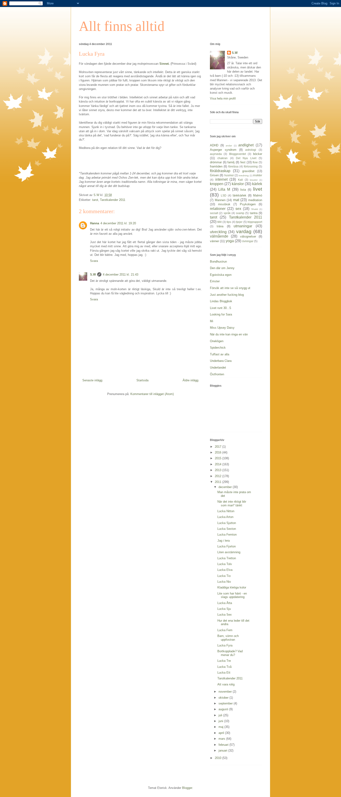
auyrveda (216, 153)
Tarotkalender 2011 (112, 200)
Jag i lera (223, 540)
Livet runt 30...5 (220, 308)
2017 (218, 446)
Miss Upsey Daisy (222, 327)
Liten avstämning (228, 552)
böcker (257, 154)
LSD (223, 195)
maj (221, 727)
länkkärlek (239, 195)
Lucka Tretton (226, 558)
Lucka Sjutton (226, 523)
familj (231, 162)
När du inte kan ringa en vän (229, 334)
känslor (238, 184)
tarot (95, 200)
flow (255, 162)
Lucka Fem (224, 630)
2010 (218, 758)
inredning (244, 175)
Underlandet (218, 367)
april (222, 733)
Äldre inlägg (190, 380)
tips (229, 221)
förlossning (251, 166)
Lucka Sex (224, 614)
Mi (211, 321)
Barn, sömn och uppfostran (228, 637)
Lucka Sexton (226, 528)
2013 (218, 470)
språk (227, 213)
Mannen (220, 200)
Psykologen (248, 204)
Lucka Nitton (225, 511)
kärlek (257, 184)
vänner (214, 241)
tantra (253, 213)
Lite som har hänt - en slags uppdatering (232, 595)
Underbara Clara (221, 361)
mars (222, 738)
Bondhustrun (218, 261)
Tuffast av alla (219, 354)
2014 (218, 464)
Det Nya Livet (246, 158)
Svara (94, 261)
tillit (219, 221)
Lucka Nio (224, 581)
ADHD (214, 145)
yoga (230, 241)
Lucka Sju (224, 609)
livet (257, 189)
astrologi (250, 149)
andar (229, 145)
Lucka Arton (225, 517)
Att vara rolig (226, 684)
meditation (255, 200)
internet (221, 179)
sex (238, 209)
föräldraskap (220, 171)
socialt (214, 213)
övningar (247, 241)
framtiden (216, 166)
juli (221, 715)
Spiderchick (218, 347)
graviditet (248, 171)
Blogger (187, 788)
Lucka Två (224, 666)
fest (242, 162)
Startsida (142, 380)
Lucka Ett (223, 672)
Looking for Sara (221, 314)
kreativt (253, 180)
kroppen (216, 184)
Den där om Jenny (222, 268)
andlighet (246, 145)
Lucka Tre (224, 660)
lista (243, 189)
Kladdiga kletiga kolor (231, 587)
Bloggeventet (237, 153)
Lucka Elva (224, 570)
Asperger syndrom (223, 149)
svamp (240, 213)
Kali (240, 179)
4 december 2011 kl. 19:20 (118, 223)
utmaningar (243, 226)
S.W (93, 274)
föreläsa (233, 166)
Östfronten (217, 374)
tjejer (239, 221)
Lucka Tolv (224, 564)
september (226, 703)
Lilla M (224, 189)
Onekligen (216, 341)
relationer (217, 209)
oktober (224, 697)
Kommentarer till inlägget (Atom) (152, 394)
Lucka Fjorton (226, 546)
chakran (222, 158)
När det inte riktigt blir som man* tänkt (231, 503)
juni (221, 721)
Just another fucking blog (227, 294)
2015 (218, 458)
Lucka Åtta (224, 603)
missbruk (224, 204)
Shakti (254, 209)
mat (236, 200)
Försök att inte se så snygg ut (230, 288)
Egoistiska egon (221, 274)
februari (224, 744)
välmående (219, 236)
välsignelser (248, 236)
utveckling (218, 232)
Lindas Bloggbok (221, 301)
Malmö (257, 195)
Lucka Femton (227, 534)
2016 (218, 452)
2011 (218, 482)
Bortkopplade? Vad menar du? (230, 653)
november (226, 691)
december (226, 487)
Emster (215, 281)
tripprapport (255, 221)
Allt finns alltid (121, 26)
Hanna (94, 223)
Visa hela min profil (223, 98)
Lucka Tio (224, 576)
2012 (218, 476)
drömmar (216, 162)
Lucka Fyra (224, 645)
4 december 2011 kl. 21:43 (120, 274)
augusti (224, 709)
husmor (229, 175)
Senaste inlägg (92, 380)
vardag (243, 231)
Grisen (214, 175)
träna (220, 226)
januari (223, 750)
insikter (257, 175)
